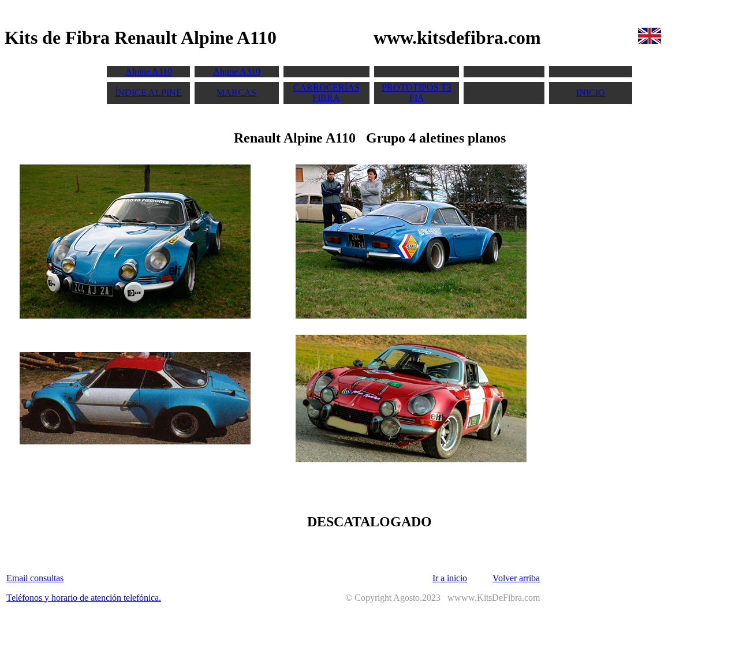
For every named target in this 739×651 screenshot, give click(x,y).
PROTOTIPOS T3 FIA (416, 93)
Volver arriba (516, 578)
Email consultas (35, 578)
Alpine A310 (236, 71)
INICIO (590, 93)
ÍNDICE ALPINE (148, 93)
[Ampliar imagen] (135, 315)
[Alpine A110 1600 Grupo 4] (135, 441)
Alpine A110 (148, 71)
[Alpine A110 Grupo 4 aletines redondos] (411, 459)
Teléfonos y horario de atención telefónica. (83, 598)
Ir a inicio (449, 578)
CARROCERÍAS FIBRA (326, 93)
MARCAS (236, 93)
